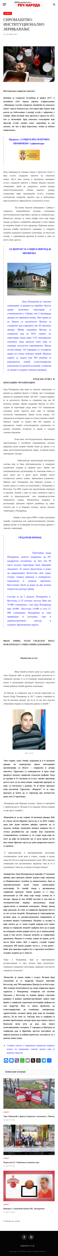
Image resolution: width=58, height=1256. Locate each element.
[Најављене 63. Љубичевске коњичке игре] (29, 1140)
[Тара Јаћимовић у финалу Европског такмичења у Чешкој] (29, 1093)
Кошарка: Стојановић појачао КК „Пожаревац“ (24, 1208)
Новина (7, 13)
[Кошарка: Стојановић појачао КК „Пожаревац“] (29, 1186)
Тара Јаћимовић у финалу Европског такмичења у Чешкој (28, 1116)
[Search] (53, 4)
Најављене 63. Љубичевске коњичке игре (21, 1162)
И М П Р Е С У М (27, 1245)
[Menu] (4, 4)
